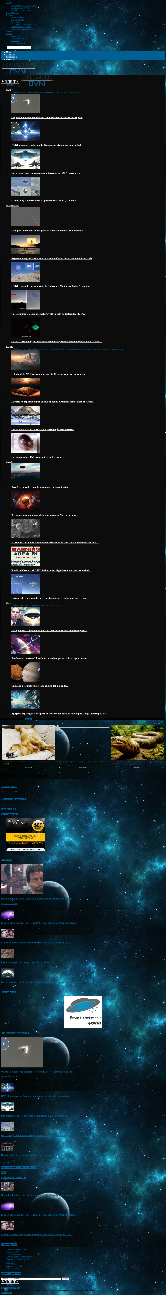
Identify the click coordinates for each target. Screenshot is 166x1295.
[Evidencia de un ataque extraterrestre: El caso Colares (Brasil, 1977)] (7, 937)
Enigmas (9, 15)
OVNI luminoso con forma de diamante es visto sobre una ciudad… (47, 145)
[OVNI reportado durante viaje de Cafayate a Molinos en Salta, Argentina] (25, 281)
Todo (13, 92)
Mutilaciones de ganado (21, 26)
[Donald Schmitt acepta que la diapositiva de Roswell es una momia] (22, 893)
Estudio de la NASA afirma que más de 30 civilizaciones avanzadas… (48, 374)
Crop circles (16, 22)
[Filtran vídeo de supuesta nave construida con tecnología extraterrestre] (25, 593)
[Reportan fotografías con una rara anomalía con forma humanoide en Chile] (25, 253)
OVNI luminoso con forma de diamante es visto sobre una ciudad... (36, 1096)
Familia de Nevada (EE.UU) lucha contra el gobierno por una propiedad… (51, 570)
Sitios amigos (11, 57)
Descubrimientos (18, 38)
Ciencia (9, 33)
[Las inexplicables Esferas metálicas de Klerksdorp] (25, 452)
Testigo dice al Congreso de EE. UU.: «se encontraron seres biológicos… (49, 630)
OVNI (9, 3)
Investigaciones (12, 12)
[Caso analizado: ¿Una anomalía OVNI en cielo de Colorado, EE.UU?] (25, 309)
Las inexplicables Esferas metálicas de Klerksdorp (37, 457)
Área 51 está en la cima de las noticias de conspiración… (41, 487)
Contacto (10, 59)
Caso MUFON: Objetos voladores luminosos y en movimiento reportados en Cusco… (56, 341)
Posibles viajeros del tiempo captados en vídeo (25, 962)
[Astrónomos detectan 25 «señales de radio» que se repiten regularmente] (25, 653)
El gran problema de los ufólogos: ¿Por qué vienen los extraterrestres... (38, 922)
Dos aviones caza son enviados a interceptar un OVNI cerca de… (45, 173)
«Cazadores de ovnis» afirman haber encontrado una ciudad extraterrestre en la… (55, 542)
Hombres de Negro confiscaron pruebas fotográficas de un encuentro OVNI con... (44, 1155)
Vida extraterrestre (18, 43)
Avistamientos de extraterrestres (24, 5)
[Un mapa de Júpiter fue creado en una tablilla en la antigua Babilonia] (25, 681)
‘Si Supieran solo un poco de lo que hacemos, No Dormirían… (44, 515)
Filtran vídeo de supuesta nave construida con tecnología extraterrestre (48, 598)
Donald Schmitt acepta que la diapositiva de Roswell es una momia (36, 898)
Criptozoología (17, 19)
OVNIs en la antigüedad (21, 10)
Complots (10, 31)
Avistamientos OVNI (20, 8)
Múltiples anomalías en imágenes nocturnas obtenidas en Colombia (47, 230)
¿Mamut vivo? (9, 786)
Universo (15, 40)
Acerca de (10, 54)
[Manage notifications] (6, 1289)
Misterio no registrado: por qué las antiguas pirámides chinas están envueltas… (53, 401)
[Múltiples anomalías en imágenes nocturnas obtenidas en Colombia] (25, 226)
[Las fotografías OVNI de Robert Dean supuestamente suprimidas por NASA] (7, 977)
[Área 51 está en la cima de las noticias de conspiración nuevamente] (25, 482)
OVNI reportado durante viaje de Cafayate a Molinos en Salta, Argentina (50, 286)
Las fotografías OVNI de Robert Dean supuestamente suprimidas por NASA (41, 982)
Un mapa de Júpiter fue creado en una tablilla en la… (40, 685)
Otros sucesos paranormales (22, 29)
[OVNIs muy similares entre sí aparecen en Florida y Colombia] (25, 195)
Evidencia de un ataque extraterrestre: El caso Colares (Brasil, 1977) (37, 942)
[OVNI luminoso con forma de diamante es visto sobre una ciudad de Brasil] (25, 140)
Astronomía (16, 36)
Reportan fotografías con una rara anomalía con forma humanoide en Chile (51, 258)
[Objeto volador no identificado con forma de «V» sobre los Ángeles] (25, 112)
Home (8, 52)
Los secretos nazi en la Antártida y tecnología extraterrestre (42, 429)
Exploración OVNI (9, 791)
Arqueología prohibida (20, 17)
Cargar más (5, 1162)
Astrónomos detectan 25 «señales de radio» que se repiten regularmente (49, 658)
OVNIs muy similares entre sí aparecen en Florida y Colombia (44, 200)
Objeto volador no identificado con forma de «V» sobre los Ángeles (46, 117)
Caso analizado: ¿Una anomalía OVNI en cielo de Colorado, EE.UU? (48, 313)
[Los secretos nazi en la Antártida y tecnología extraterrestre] (25, 424)
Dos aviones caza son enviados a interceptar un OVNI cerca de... (35, 1115)
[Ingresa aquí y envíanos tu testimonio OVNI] (83, 1028)
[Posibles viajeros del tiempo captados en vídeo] (7, 957)
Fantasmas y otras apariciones (23, 24)
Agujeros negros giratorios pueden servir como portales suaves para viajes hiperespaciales (58, 713)
